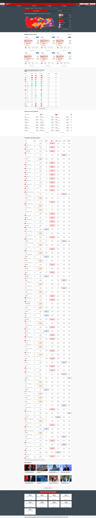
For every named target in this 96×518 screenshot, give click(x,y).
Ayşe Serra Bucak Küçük (28, 241)
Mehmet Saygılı (38, 327)
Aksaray (26, 157)
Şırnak (26, 128)
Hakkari (26, 278)
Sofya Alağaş (27, 405)
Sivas (26, 411)
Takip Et (37, 51)
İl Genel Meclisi (60, 9)
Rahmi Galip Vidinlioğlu (39, 319)
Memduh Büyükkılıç (28, 323)
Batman (26, 192)
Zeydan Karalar (30, 54)
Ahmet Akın (27, 186)
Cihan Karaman (39, 280)
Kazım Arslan (27, 452)
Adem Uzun (27, 413)
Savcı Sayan (38, 155)
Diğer (62, 25)
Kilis (25, 337)
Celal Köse (38, 452)
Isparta (26, 290)
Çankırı (41, 115)
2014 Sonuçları (86, 2)
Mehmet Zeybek (39, 151)
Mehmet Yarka (27, 421)
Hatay (26, 282)
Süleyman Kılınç (41, 147)
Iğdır (26, 286)
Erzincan (41, 128)
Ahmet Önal (27, 327)
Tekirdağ (26, 423)
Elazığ (26, 251)
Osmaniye (26, 388)
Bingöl (26, 204)
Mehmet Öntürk (28, 284)
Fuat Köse (27, 272)
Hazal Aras (27, 155)
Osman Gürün (37, 370)
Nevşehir (26, 376)
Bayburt (26, 196)
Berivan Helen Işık (39, 405)
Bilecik (26, 200)
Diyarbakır (26, 239)
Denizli (26, 235)
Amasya (26, 161)
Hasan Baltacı (27, 319)
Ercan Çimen (40, 276)
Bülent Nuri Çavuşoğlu (28, 237)
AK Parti (62, 13)
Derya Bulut (27, 331)
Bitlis (26, 208)
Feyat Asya (39, 374)
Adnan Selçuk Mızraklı (41, 241)
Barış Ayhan (38, 409)
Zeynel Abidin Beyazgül (42, 417)
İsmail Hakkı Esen (28, 229)
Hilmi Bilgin (38, 413)
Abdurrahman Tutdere (28, 147)
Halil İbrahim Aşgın (28, 233)
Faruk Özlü (27, 245)
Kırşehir (26, 333)
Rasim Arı (27, 378)
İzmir (26, 298)
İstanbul (26, 294)
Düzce (26, 243)
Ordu (71, 120)
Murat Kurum (30, 41)
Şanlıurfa (26, 415)
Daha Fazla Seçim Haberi (48, 486)
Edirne (26, 247)
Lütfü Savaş (38, 284)
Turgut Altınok (46, 41)
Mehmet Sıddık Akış (28, 280)
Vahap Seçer (27, 366)
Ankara (57, 115)
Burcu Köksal (27, 151)
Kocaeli (26, 341)
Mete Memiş (27, 198)
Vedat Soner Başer (28, 276)
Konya (26, 123)
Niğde (26, 380)
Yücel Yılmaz (38, 186)
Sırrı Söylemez (27, 374)
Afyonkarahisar (27, 149)
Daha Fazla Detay (32, 48)
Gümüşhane (42, 123)
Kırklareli (26, 329)
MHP (61, 15)
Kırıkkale (26, 325)
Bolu (26, 212)
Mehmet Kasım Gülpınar (28, 417)
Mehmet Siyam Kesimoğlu (40, 331)
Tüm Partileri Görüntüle (65, 27)
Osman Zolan (40, 237)
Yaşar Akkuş (39, 288)
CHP (28, 55)
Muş (25, 372)
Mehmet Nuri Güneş (28, 288)
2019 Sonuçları (81, 2)
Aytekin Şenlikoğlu (39, 272)
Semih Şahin (39, 202)
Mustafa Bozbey (62, 54)
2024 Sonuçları (77, 2)
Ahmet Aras (27, 370)
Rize (25, 115)
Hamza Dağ (61, 41)
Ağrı (25, 153)
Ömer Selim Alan (39, 456)
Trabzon (26, 431)
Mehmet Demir (38, 194)
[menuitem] (40, 24)
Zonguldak (57, 128)
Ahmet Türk (27, 362)
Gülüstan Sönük (27, 194)
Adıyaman (26, 145)
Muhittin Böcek (46, 54)
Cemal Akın (41, 190)
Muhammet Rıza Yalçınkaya (29, 190)
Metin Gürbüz (27, 409)
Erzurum (26, 120)
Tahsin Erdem (27, 456)
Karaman (41, 120)
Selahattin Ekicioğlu (28, 335)
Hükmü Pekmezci (38, 198)
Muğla (56, 123)
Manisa (57, 120)
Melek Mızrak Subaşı (28, 202)
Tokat (26, 427)
